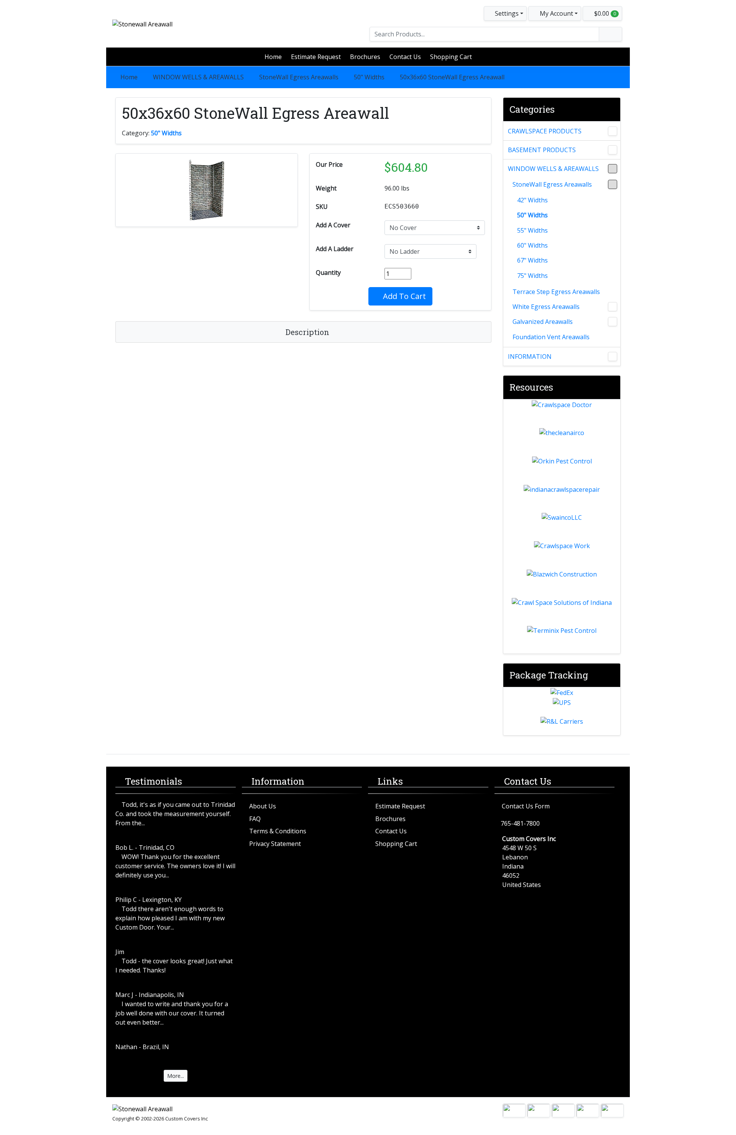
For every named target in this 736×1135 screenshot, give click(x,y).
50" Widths (369, 77)
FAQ (255, 819)
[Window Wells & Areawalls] (612, 168)
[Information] (612, 356)
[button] (554, 13)
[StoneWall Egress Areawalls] (612, 184)
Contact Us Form (526, 806)
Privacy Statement (275, 843)
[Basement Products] (612, 149)
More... (175, 1075)
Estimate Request (316, 57)
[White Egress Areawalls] (612, 306)
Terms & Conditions (277, 831)
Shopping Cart (451, 57)
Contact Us (405, 57)
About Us (262, 806)
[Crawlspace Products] (612, 131)
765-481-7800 (520, 823)
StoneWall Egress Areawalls (298, 77)
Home (273, 57)
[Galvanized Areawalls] (612, 321)
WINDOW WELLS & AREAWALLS (198, 77)
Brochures (365, 57)
